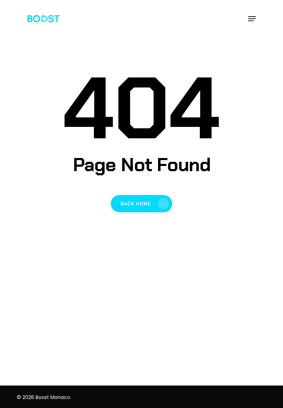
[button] (252, 18)
